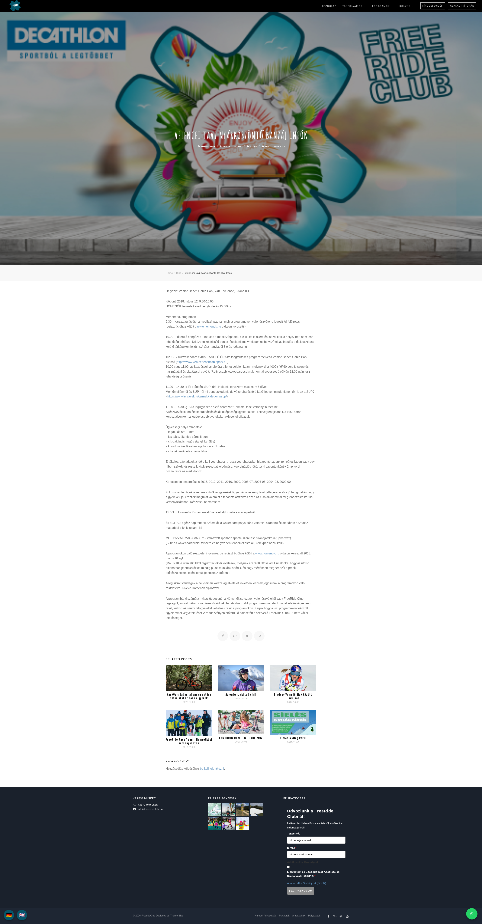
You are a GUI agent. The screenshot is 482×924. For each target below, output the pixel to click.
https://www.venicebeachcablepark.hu (202, 362)
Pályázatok (314, 915)
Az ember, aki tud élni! (241, 695)
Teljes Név (293, 833)
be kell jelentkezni (212, 768)
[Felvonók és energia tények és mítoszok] (214, 809)
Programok (381, 6)
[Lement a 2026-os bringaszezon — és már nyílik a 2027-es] (242, 809)
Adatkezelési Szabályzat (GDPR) (306, 883)
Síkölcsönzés (433, 6)
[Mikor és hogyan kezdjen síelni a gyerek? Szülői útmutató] (228, 823)
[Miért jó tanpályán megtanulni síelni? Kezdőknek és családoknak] (242, 823)
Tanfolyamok (352, 6)
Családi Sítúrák (462, 6)
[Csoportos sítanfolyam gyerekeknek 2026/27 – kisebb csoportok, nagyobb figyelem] (228, 809)
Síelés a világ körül (293, 738)
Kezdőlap (329, 6)
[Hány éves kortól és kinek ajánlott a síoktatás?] (214, 823)
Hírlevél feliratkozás (265, 915)
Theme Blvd (176, 915)
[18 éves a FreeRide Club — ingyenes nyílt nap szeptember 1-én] (256, 809)
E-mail (291, 847)
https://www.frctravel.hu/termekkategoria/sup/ (197, 396)
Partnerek (284, 915)
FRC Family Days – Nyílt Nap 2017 (241, 738)
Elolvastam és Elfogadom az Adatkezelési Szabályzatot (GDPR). (313, 873)
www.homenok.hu (209, 326)
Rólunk (405, 6)
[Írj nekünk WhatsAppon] (471, 913)
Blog (253, 146)
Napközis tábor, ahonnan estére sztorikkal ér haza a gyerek (189, 696)
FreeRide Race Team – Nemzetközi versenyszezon (189, 741)
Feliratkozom (300, 890)
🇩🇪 (9, 914)
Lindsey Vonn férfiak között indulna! (293, 696)
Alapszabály (299, 915)
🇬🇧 (22, 914)
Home (169, 272)
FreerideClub (232, 146)
